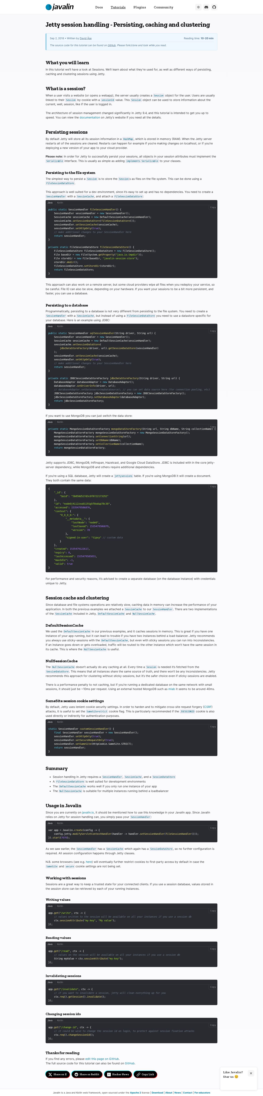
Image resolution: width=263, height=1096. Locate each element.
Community (163, 7)
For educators (202, 1092)
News (177, 1092)
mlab (171, 689)
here (89, 862)
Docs (99, 7)
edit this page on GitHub (102, 1059)
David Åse (86, 38)
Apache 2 (135, 1092)
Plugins (139, 7)
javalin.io (88, 812)
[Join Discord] (206, 7)
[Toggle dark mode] (198, 7)
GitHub (112, 45)
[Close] (251, 1073)
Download (157, 1092)
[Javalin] (60, 7)
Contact (187, 1092)
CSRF (207, 707)
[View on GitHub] (214, 7)
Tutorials (118, 7)
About (168, 1092)
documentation (90, 117)
